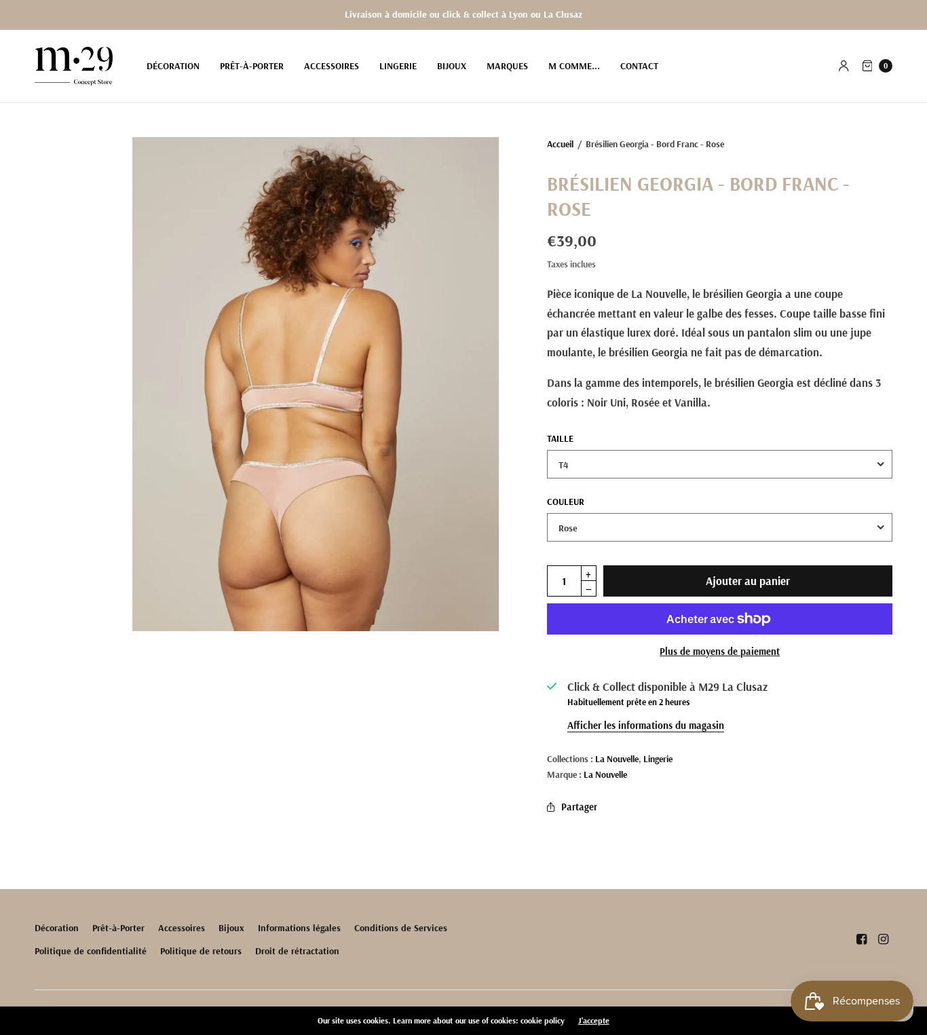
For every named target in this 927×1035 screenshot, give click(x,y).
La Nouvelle (617, 758)
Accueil (560, 143)
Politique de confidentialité (91, 951)
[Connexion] (844, 65)
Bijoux (451, 66)
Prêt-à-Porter (252, 66)
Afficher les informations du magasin (645, 725)
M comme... (574, 66)
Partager (579, 806)
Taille (560, 438)
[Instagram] (883, 939)
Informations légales (299, 928)
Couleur (565, 501)
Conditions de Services (400, 928)
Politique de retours (201, 951)
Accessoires (331, 66)
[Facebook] (861, 939)
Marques (507, 66)
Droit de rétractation (297, 951)
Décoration (173, 66)
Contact (639, 66)
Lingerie (398, 66)
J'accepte (593, 1021)
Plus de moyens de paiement (720, 651)
